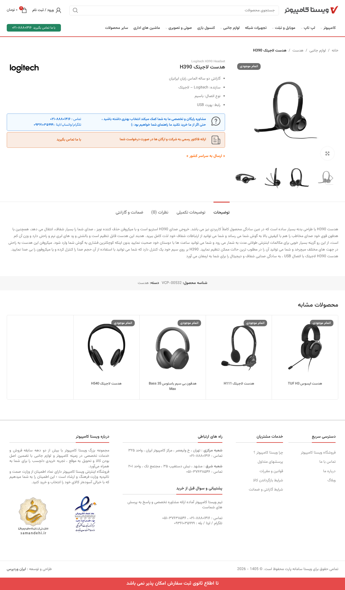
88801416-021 (22, 27)
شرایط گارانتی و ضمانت (266, 490)
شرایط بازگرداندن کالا (268, 480)
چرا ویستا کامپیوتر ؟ (268, 453)
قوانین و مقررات (271, 471)
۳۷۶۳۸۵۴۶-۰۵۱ (198, 472)
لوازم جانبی (317, 51)
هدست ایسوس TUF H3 (305, 383)
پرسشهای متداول (270, 462)
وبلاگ (331, 480)
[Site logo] (311, 10)
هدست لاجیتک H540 (106, 383)
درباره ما (329, 471)
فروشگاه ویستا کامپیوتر (318, 453)
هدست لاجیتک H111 (239, 383)
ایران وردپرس (16, 569)
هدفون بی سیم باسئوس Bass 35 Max (172, 386)
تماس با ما (327, 462)
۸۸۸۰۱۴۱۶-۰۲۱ (60, 119)
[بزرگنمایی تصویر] (327, 153)
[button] (331, 178)
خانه (335, 51)
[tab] (221, 210)
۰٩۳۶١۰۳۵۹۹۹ (43, 125)
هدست (297, 51)
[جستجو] (75, 10)
